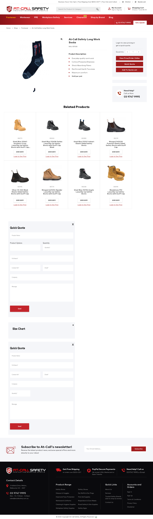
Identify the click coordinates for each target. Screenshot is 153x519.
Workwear (25, 17)
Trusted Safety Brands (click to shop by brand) (113, 497)
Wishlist (128, 2)
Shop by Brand (98, 17)
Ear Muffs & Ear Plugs (86, 493)
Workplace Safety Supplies (65, 508)
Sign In (129, 492)
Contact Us (109, 502)
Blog (111, 17)
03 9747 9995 (124, 23)
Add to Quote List (129, 70)
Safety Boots (60, 489)
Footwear (11, 17)
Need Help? (129, 91)
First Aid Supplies (84, 497)
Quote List (141, 2)
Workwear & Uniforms (63, 500)
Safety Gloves (83, 489)
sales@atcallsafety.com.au (19, 498)
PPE (36, 17)
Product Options (16, 243)
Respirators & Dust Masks (87, 500)
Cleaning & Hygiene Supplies (66, 504)
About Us (108, 489)
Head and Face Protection (65, 497)
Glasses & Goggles (62, 493)
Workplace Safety (51, 17)
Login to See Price (20, 156)
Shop (16, 28)
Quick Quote (20, 152)
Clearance (81, 17)
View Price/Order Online (129, 58)
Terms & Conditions (134, 499)
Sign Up (130, 495)
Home (8, 28)
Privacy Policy (132, 503)
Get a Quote (140, 23)
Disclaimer (130, 507)
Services (68, 17)
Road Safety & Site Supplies (88, 504)
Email (142, 472)
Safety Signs (82, 508)
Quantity (120, 52)
